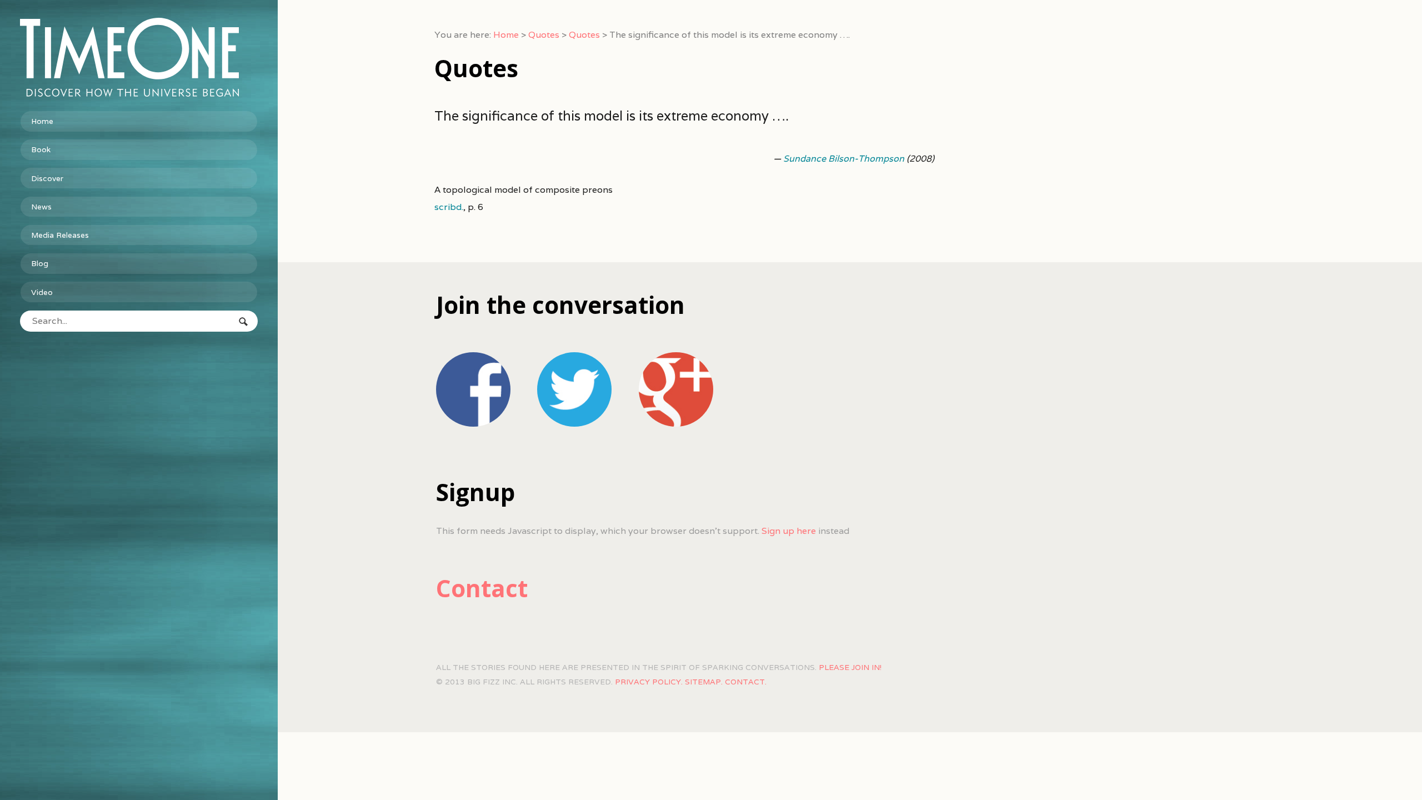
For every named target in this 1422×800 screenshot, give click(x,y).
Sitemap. (704, 682)
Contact (482, 588)
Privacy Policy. (649, 682)
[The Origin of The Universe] (139, 57)
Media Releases (60, 235)
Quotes (543, 35)
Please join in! (850, 667)
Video (42, 292)
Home (42, 121)
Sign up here (789, 531)
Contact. (746, 682)
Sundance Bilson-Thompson (843, 158)
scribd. (448, 207)
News (41, 207)
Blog (39, 263)
